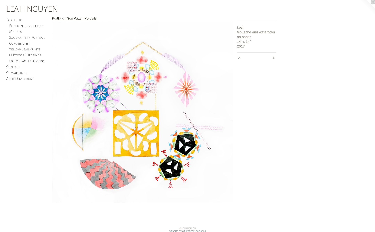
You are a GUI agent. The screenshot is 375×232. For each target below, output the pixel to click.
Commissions (16, 73)
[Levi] (142, 112)
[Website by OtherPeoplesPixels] (367, 8)
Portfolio (14, 20)
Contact (13, 67)
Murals (15, 32)
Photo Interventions (26, 26)
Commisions (19, 43)
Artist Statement (20, 79)
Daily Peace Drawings (27, 61)
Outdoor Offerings (25, 55)
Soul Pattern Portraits (27, 37)
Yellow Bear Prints (24, 49)
